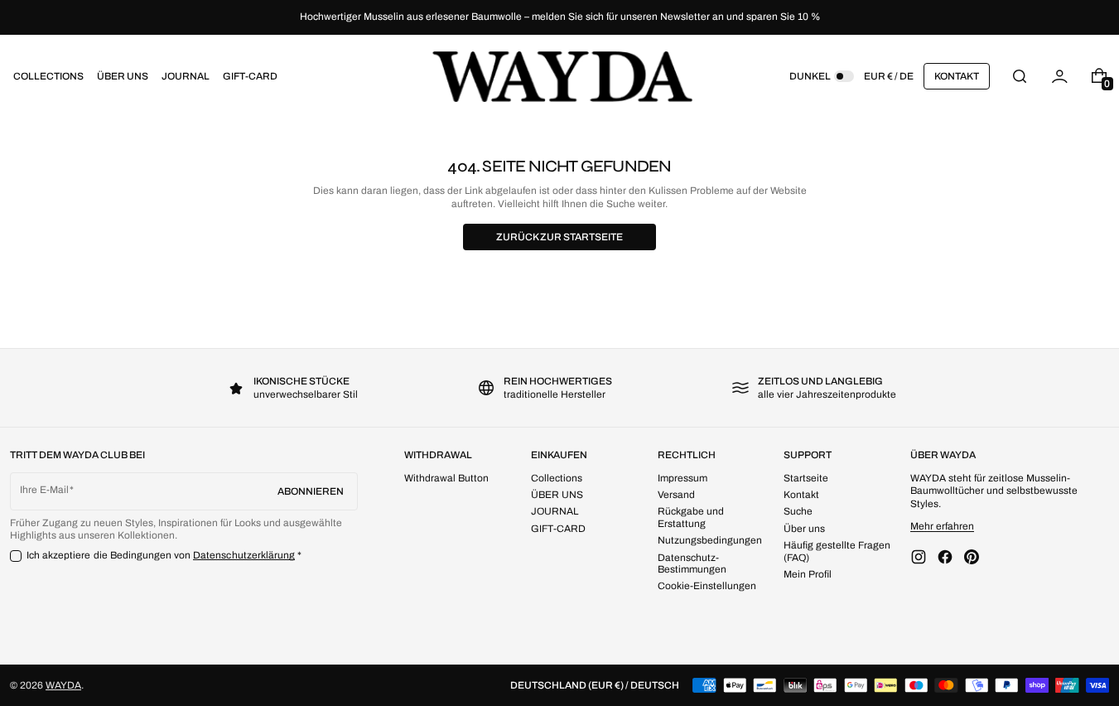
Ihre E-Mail (44, 490)
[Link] (559, 17)
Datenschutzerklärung (244, 555)
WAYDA (63, 685)
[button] (1019, 76)
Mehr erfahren (942, 526)
